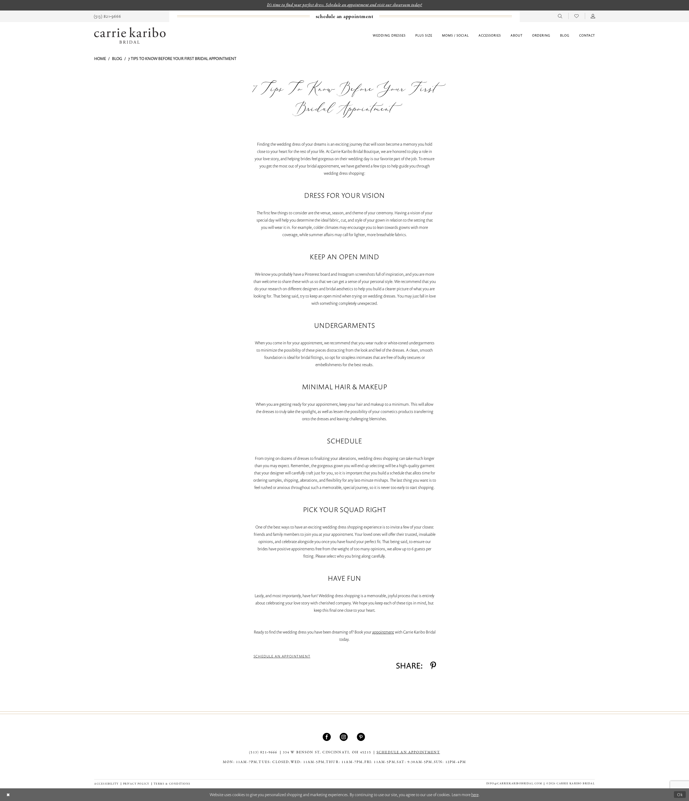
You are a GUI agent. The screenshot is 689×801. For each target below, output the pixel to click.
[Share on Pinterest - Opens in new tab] (433, 666)
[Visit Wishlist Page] (576, 16)
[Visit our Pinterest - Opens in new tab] (361, 737)
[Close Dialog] (8, 794)
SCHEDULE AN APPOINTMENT (408, 752)
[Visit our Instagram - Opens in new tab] (344, 737)
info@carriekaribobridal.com (514, 783)
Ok (680, 794)
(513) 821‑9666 (263, 752)
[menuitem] (107, 16)
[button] (593, 16)
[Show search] (560, 16)
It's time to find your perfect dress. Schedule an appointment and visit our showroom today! (344, 5)
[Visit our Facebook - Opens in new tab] (327, 737)
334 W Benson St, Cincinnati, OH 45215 (327, 752)
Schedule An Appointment (282, 656)
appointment (383, 632)
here (475, 794)
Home (100, 58)
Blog (117, 58)
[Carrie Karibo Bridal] (130, 35)
